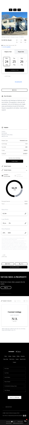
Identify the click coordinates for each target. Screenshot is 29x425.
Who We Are (11, 359)
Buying (14, 356)
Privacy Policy (8, 423)
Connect (14, 362)
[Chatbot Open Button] (25, 421)
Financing (22, 356)
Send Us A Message (14, 397)
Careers (17, 359)
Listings (9, 356)
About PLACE (23, 359)
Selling (18, 356)
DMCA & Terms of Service (18, 423)
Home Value (5, 359)
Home (6, 356)
